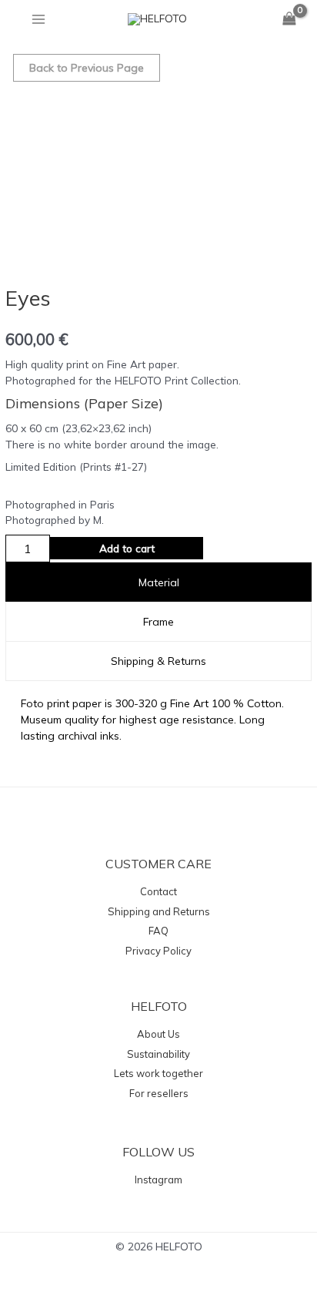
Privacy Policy (158, 951)
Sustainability (158, 1054)
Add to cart (127, 548)
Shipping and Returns (159, 911)
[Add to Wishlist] (231, 548)
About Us (158, 1034)
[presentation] (158, 582)
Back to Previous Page (86, 68)
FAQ (158, 930)
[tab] (158, 582)
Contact (158, 891)
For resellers (159, 1093)
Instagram (158, 1179)
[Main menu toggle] (38, 19)
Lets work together (158, 1073)
